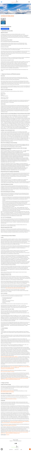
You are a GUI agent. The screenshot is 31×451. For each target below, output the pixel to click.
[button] (2, 449)
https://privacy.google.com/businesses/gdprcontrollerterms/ (19, 421)
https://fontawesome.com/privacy (11, 398)
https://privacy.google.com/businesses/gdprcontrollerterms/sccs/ (12, 422)
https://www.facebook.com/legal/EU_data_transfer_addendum (20, 366)
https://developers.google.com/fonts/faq (7, 390)
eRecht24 (7, 434)
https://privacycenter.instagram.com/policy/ (7, 367)
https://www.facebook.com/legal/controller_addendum (9, 356)
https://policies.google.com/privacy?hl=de (9, 425)
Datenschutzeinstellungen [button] (5, 28)
